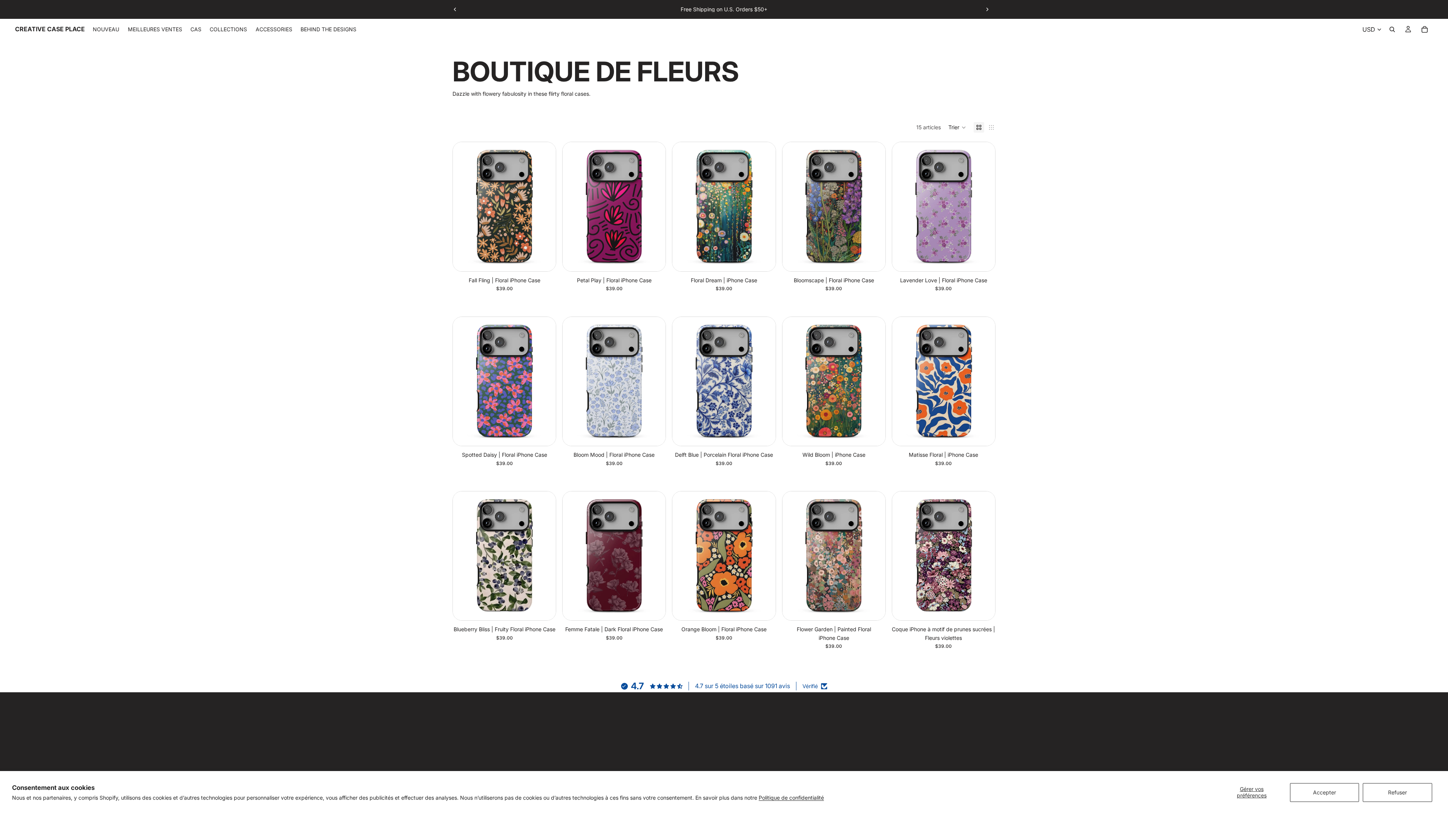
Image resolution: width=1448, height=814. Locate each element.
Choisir (550, 259)
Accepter (1324, 792)
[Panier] (1424, 29)
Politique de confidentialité (791, 797)
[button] (957, 127)
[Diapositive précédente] (455, 9)
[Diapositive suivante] (987, 9)
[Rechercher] (1392, 29)
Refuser (1397, 792)
